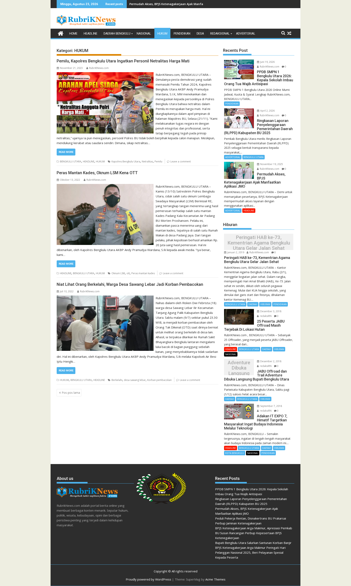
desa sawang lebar (135, 380)
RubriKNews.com (99, 68)
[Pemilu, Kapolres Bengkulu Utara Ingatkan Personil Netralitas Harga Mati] (105, 75)
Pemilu (158, 161)
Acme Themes (215, 579)
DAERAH (252, 304)
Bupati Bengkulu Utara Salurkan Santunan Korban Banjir (253, 543)
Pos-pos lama (71, 393)
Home (73, 33)
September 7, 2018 (271, 406)
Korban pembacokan (159, 380)
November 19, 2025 (271, 164)
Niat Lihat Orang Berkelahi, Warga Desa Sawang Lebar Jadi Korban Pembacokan (130, 284)
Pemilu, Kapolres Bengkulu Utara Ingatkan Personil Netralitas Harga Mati (123, 61)
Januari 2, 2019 (235, 252)
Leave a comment (180, 161)
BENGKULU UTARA (70, 161)
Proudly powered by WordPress (148, 579)
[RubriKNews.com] (60, 33)
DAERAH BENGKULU (117, 33)
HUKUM (162, 33)
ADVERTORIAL (245, 33)
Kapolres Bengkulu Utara (126, 161)
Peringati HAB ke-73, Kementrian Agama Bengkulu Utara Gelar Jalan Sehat (259, 243)
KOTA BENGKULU (234, 452)
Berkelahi (117, 380)
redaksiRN (265, 316)
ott (128, 273)
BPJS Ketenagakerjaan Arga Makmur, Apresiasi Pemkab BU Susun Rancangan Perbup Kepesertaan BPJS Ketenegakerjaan (253, 533)
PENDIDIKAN (182, 33)
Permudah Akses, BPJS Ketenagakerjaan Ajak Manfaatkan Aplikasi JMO (179, 4)
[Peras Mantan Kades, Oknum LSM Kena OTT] (105, 186)
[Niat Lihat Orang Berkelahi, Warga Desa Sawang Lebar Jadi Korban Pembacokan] (105, 298)
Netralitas (147, 161)
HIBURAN (265, 304)
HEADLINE (90, 33)
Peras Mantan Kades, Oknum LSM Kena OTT (97, 172)
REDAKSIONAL (220, 33)
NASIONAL (144, 33)
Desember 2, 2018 (270, 361)
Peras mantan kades (143, 273)
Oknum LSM (118, 273)
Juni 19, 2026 (267, 62)
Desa (200, 33)
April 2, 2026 (267, 110)
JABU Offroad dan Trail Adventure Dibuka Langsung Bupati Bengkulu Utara (239, 368)
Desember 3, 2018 (270, 311)
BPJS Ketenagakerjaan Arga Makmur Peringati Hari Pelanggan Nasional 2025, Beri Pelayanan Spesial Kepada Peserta (250, 552)
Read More (66, 151)
